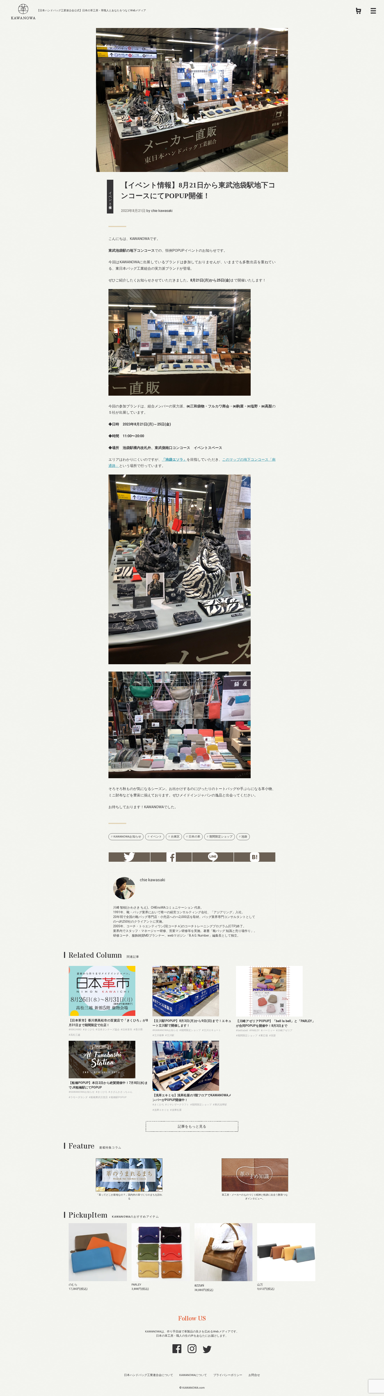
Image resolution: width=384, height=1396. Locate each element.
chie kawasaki (161, 211)
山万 (260, 1284)
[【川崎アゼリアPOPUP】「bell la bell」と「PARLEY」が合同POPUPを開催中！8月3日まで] (269, 1015)
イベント (156, 836)
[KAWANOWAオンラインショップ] (358, 12)
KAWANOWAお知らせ (127, 836)
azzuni (199, 1285)
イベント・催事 (110, 196)
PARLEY (136, 1284)
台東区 (175, 836)
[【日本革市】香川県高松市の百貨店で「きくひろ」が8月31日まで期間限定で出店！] (102, 1015)
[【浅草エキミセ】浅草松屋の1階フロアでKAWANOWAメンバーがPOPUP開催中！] (185, 1089)
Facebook (171, 857)
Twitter (129, 857)
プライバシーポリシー (227, 1375)
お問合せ (254, 1375)
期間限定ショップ (220, 836)
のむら (73, 1284)
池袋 (244, 836)
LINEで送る (213, 857)
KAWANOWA (23, 11)
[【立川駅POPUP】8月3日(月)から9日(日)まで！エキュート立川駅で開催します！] (185, 1015)
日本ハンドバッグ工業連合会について (148, 1375)
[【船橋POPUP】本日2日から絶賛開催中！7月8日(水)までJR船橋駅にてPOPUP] (102, 1077)
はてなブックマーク (254, 857)
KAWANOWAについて (193, 1375)
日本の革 (194, 836)
